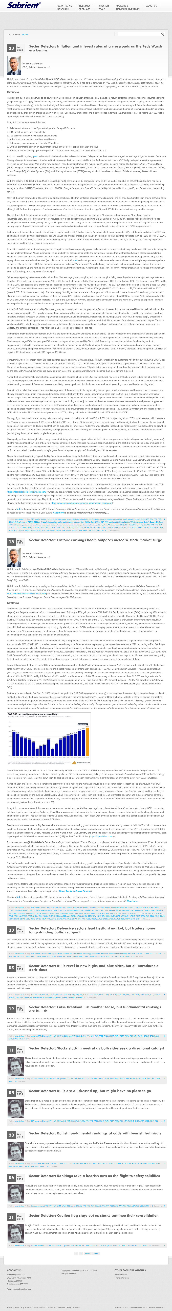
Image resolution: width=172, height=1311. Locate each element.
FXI (61, 1246)
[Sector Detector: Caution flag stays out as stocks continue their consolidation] (94, 1215)
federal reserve (21, 522)
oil (90, 519)
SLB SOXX (129, 1246)
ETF (32, 519)
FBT (64, 956)
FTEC (22, 956)
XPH (144, 1246)
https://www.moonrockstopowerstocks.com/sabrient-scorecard (81, 503)
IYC (148, 525)
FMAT (111, 1036)
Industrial (79, 998)
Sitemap (61, 1307)
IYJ (141, 525)
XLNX (129, 1163)
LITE (118, 916)
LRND (99, 919)
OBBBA (37, 522)
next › (87, 1253)
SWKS (75, 956)
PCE (159, 519)
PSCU (112, 1206)
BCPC (15, 1039)
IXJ (116, 1206)
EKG (137, 919)
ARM (30, 916)
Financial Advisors (122, 1278)
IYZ (144, 525)
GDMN (93, 919)
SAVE (137, 995)
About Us (18, 1307)
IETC (16, 531)
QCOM (162, 916)
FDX (132, 995)
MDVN (97, 956)
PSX (129, 1206)
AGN (145, 1163)
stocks (37, 519)
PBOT (85, 531)
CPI (151, 519)
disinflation (84, 519)
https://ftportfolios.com (101, 836)
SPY (121, 525)
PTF (64, 919)
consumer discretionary (71, 525)
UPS (10, 1039)
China (97, 522)
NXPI (103, 956)
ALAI (99, 531)
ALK (157, 1036)
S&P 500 (104, 522)
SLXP (140, 1163)
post (35, 156)
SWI (142, 995)
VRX (117, 956)
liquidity (54, 522)
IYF (134, 525)
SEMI (156, 528)
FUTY (96, 995)
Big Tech (159, 522)
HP (137, 1206)
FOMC (30, 522)
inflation (76, 519)
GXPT (52, 531)
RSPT (146, 528)
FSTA (39, 956)
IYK (152, 525)
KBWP (132, 1078)
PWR (58, 528)
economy (50, 519)
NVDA (110, 528)
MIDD (147, 1121)
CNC (123, 995)
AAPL (21, 1166)
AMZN (92, 528)
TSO (112, 956)
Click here (58, 512)
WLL (156, 1121)
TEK (63, 531)
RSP (126, 525)
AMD (16, 916)
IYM (10, 528)
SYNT (138, 1078)
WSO (149, 1078)
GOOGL (99, 528)
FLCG (88, 919)
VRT (53, 528)
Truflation (95, 519)
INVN (11, 531)
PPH (119, 1163)
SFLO (68, 531)
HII (153, 1078)
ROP (142, 1121)
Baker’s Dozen (149, 522)
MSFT (105, 528)
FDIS (49, 956)
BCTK (104, 531)
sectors (69, 519)
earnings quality (106, 519)
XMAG (140, 528)
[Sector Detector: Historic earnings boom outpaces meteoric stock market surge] (95, 540)
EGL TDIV (156, 1163)
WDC (29, 528)
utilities (99, 525)
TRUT (161, 528)
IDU (160, 525)
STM (89, 916)
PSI (131, 1036)
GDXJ (32, 919)
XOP (151, 528)
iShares (44, 953)
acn (68, 916)
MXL (108, 916)
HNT (128, 995)
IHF (111, 995)
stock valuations (129, 519)
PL (125, 528)
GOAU (74, 531)
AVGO (42, 528)
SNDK (24, 528)
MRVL (79, 916)
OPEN (152, 1036)
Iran (82, 522)
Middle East (89, 522)
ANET (67, 528)
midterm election (73, 522)
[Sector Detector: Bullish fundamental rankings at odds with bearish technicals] (95, 1133)
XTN (114, 995)
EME (62, 528)
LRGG (58, 531)
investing (58, 519)
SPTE (38, 919)
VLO (152, 1121)
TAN (120, 1206)
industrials (85, 525)
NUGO (32, 531)
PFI (136, 1246)
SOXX (122, 1078)
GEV (129, 528)
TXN (94, 916)
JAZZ (59, 1206)
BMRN (92, 956)
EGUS (74, 919)
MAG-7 (11, 525)
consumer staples (55, 525)
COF (115, 1246)
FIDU (44, 956)
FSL (108, 956)
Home (25, 34)
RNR (10, 1081)
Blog (69, 1307)
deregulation (45, 522)
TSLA (69, 1206)
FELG (27, 531)
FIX (72, 528)
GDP (147, 519)
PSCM (140, 1036)
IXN (90, 531)
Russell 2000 (124, 522)
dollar (60, 522)
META (86, 528)
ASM (138, 916)
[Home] (24, 7)
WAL (81, 956)
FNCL (33, 956)
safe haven (77, 953)
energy (44, 525)
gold (64, 522)
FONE (54, 956)
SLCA (122, 956)
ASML (45, 916)
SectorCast (138, 522)
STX (34, 528)
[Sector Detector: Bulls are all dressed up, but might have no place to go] (90, 1090)
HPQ (157, 916)
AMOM (21, 531)
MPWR (132, 916)
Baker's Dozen (121, 1275)
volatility (51, 953)
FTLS (19, 528)
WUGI (38, 531)
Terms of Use (39, 1307)
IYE (14, 528)
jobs (64, 519)
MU (38, 528)
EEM (66, 1036)
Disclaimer (51, 1307)
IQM (79, 919)
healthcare (37, 525)
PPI (155, 519)
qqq (117, 525)
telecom (93, 525)
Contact (76, 1307)
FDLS (69, 919)
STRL (76, 528)
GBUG (22, 919)
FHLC (28, 956)
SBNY (157, 1078)
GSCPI (11, 522)
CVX (81, 528)
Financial (104, 953)
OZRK (86, 956)
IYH (156, 525)
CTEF (80, 531)
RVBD (134, 1163)
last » (96, 1253)
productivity (117, 519)
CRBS (16, 919)
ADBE (63, 916)
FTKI (94, 531)
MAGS (134, 528)
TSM (116, 528)
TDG (32, 1166)
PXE (44, 531)
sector (40, 1246)
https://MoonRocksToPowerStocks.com (26, 492)
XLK (119, 995)
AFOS (111, 919)
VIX (131, 522)
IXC (140, 1246)
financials (28, 525)
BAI (48, 531)
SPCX (121, 528)
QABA (59, 956)
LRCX (84, 916)
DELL (48, 528)
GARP (127, 919)
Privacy (28, 1307)
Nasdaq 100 (113, 522)
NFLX (64, 1206)
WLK (21, 1039)
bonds (43, 519)
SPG (36, 1166)
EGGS (121, 919)
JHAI (133, 919)
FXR (127, 1078)
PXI (83, 919)
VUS (27, 919)
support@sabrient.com (22, 1289)
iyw (138, 525)
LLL (149, 1163)
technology (19, 525)
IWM (130, 525)
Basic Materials (109, 525)
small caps (140, 519)
